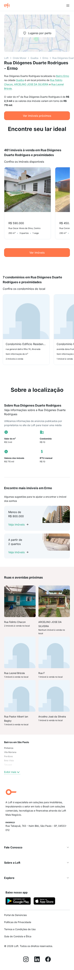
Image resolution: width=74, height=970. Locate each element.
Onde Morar (19, 57)
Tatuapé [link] (8, 764)
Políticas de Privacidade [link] (17, 922)
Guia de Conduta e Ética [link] (17, 936)
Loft (6, 57)
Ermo (45, 57)
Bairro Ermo (62, 75)
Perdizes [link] (8, 756)
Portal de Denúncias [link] (15, 915)
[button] (37, 847)
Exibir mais (10, 771)
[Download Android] (18, 901)
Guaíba (34, 57)
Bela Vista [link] (9, 760)
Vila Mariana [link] (10, 752)
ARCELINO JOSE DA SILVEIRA (31, 84)
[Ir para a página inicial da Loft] (8, 5)
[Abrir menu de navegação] (67, 5)
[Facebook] (48, 959)
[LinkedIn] (37, 959)
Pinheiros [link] (8, 748)
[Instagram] (26, 959)
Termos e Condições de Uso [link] (20, 929)
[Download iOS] (44, 901)
